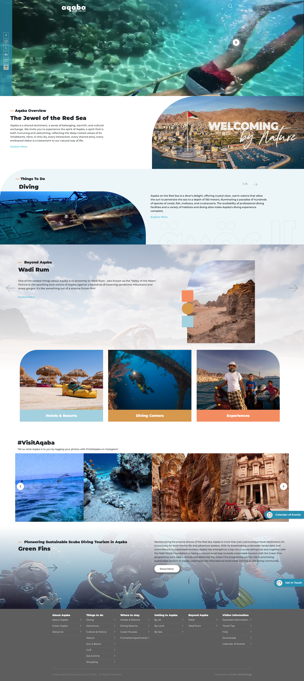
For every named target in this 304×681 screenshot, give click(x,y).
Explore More (18, 146)
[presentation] (255, 184)
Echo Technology (241, 674)
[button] (10, 288)
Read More (167, 568)
